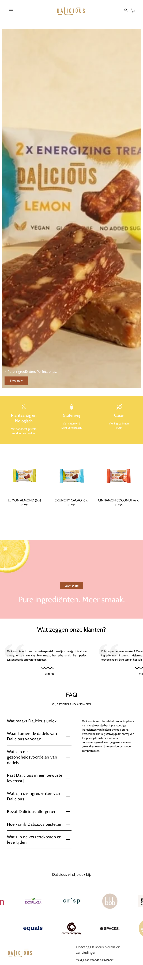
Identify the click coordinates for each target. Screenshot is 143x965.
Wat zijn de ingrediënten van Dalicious (33, 796)
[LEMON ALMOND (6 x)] (24, 476)
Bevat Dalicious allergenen (32, 811)
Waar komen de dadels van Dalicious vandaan (32, 736)
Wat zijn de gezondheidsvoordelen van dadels (32, 757)
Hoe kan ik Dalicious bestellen (35, 824)
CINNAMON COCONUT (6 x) (118, 500)
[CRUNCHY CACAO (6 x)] (71, 476)
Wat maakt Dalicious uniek (32, 720)
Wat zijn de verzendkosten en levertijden (34, 839)
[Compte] (125, 10)
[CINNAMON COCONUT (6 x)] (118, 476)
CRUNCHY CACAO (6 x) (72, 500)
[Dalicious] (71, 10)
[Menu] (11, 10)
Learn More (72, 585)
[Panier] (133, 10)
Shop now (16, 380)
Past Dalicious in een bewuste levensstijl (34, 778)
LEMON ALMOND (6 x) (24, 500)
